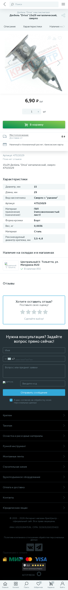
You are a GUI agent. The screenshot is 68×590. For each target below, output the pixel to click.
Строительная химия (15, 466)
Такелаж (7, 425)
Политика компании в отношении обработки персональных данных (34, 538)
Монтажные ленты (13, 456)
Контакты (8, 497)
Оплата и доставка (14, 487)
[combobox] (9, 358)
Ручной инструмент (14, 446)
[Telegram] (39, 547)
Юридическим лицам (15, 507)
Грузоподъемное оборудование (21, 477)
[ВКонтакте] (30, 547)
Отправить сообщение (34, 392)
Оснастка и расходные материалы (23, 435)
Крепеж (7, 415)
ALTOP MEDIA (28, 575)
